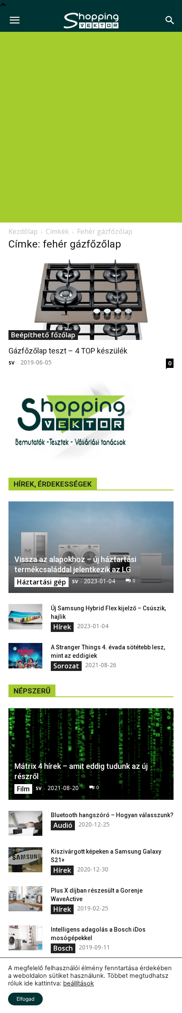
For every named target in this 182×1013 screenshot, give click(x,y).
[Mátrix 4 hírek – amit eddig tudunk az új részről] (91, 754)
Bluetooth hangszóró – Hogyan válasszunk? (112, 815)
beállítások (78, 983)
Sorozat (66, 666)
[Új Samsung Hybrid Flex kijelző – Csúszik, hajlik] (25, 616)
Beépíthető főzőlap (43, 335)
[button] (14, 20)
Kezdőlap (23, 231)
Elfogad (25, 999)
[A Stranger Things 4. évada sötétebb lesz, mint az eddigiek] (25, 655)
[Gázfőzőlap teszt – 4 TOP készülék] (91, 299)
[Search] (170, 20)
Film (23, 788)
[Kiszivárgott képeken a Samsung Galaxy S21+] (25, 860)
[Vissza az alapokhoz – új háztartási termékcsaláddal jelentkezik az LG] (91, 547)
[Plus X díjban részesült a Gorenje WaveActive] (25, 899)
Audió (62, 825)
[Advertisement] (91, 127)
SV (11, 362)
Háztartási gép (41, 582)
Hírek (62, 627)
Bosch (63, 948)
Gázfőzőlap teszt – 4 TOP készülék (67, 350)
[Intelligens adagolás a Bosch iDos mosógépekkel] (25, 938)
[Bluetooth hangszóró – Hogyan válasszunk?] (25, 823)
